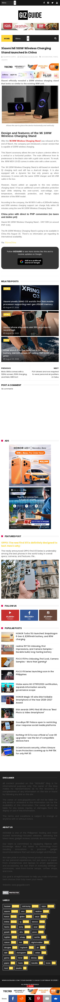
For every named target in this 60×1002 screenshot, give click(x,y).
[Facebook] (13, 998)
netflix (37, 937)
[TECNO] (30, 991)
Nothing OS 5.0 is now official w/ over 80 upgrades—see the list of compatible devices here (36, 738)
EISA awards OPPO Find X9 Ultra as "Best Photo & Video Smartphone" (36, 711)
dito (21, 932)
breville (35, 963)
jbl (38, 947)
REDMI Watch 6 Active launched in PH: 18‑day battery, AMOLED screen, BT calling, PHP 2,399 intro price (28, 353)
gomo (6, 958)
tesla (20, 963)
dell (5, 953)
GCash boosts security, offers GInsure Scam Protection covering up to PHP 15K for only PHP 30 (36, 750)
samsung (26, 906)
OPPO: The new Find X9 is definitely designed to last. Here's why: (29, 544)
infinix (6, 922)
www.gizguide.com (11, 980)
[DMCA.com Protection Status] (11, 893)
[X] (30, 998)
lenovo (35, 922)
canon (7, 942)
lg (20, 922)
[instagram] (48, 3)
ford (6, 968)
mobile (7, 289)
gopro (6, 963)
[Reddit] (21, 998)
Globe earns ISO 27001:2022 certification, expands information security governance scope (37, 687)
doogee (7, 947)
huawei (7, 906)
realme (38, 911)
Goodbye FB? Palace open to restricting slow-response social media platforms (36, 724)
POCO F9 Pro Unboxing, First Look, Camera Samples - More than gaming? (37, 660)
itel (20, 942)
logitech (23, 947)
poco (35, 932)
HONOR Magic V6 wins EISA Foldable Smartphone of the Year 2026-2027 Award (34, 699)
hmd (20, 958)
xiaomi (4, 60)
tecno (6, 927)
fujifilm (7, 937)
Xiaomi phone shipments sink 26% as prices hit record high (27, 328)
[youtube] (57, 3)
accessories (47, 57)
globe (22, 916)
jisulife (19, 968)
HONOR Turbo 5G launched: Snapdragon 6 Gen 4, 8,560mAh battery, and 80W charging (36, 636)
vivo (23, 911)
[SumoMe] (55, 998)
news (55, 57)
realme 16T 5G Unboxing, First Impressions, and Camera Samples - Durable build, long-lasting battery (34, 649)
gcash (6, 932)
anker (37, 953)
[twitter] (52, 3)
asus (37, 916)
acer (35, 927)
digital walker (37, 942)
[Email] (47, 998)
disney (34, 958)
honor (6, 916)
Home (7, 38)
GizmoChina (10, 242)
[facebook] (44, 3)
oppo (44, 906)
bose (48, 963)
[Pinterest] (38, 998)
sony (21, 927)
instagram (21, 953)
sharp (22, 937)
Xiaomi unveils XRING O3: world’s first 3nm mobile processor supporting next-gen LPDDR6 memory (28, 303)
